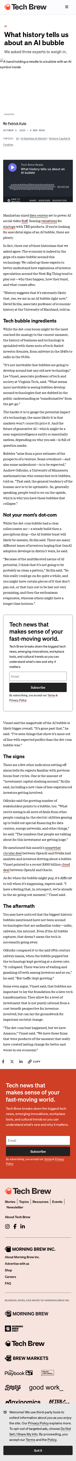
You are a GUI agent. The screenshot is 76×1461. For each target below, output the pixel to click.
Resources (41, 1201)
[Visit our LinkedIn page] (22, 1226)
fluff (25, 220)
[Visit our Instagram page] (7, 1226)
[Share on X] (12, 1061)
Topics (24, 1201)
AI (17, 138)
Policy (52, 1439)
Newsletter (15, 1207)
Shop (8, 1270)
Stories (10, 1201)
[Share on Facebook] (3, 1061)
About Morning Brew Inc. (22, 1257)
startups (9, 226)
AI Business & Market (33, 138)
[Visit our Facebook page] (15, 1226)
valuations (49, 220)
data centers (39, 215)
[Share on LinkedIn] (21, 1061)
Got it (38, 1450)
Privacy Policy (38, 1423)
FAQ (8, 1283)
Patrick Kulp (17, 123)
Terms (30, 1439)
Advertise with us (17, 1263)
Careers (10, 1277)
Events (57, 1201)
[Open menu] (67, 7)
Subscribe (38, 687)
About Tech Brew (17, 1217)
